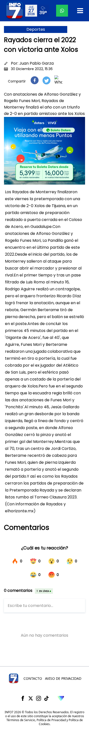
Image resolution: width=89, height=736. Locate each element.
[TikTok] (46, 698)
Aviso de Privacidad (63, 678)
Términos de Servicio (20, 720)
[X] (30, 698)
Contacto (32, 678)
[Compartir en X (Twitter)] (46, 80)
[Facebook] (22, 698)
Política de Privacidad (51, 720)
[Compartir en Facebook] (35, 80)
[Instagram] (38, 698)
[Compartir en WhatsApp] (58, 80)
